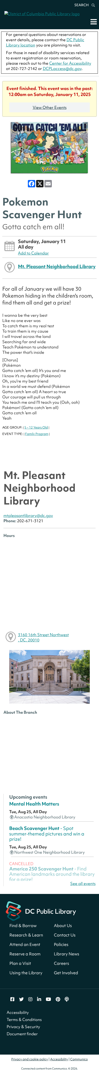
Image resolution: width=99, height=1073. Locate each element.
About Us (63, 925)
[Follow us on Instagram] (30, 999)
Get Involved (66, 973)
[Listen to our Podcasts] (67, 999)
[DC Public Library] (41, 910)
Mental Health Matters (34, 804)
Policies (61, 944)
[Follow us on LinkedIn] (39, 999)
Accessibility (18, 1012)
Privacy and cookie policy (29, 1059)
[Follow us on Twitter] (21, 999)
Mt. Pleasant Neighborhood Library (57, 266)
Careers (61, 963)
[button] (93, 21)
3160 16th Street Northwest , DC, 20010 (43, 637)
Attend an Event (24, 944)
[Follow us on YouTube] (48, 999)
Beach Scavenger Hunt (46, 833)
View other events (50, 107)
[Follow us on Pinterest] (58, 999)
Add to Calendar (33, 253)
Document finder (22, 1033)
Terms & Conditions (24, 1019)
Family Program (36, 434)
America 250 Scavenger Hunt (52, 874)
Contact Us (65, 935)
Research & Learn (26, 935)
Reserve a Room (25, 954)
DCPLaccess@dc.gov (62, 68)
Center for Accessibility (70, 63)
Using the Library (25, 973)
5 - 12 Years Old (36, 427)
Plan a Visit (20, 963)
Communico (79, 1059)
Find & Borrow (23, 925)
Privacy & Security (23, 1026)
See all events (83, 883)
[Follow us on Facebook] (12, 999)
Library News (66, 954)
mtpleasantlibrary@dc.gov (28, 515)
